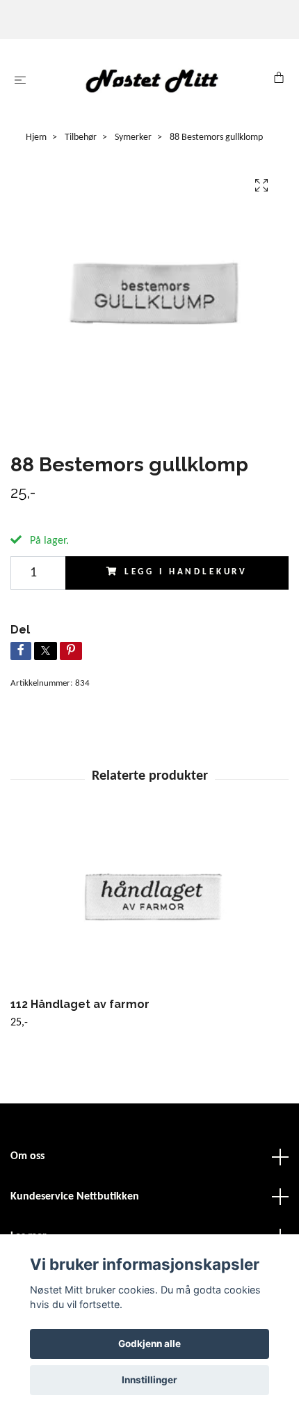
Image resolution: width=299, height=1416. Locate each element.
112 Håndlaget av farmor (80, 1004)
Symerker (133, 137)
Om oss (27, 1156)
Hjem (36, 137)
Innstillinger (149, 1379)
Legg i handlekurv (186, 571)
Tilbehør (81, 137)
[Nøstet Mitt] (152, 80)
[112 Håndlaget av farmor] (149, 905)
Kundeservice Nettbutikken (74, 1196)
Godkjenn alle (149, 1343)
